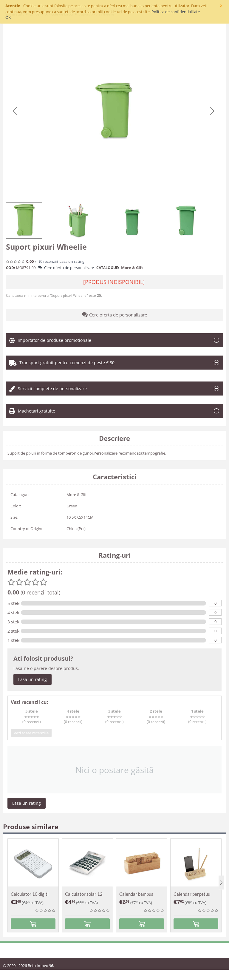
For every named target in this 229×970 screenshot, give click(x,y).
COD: (10, 267)
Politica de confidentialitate (175, 11)
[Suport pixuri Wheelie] (113, 111)
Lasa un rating (32, 679)
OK (8, 17)
